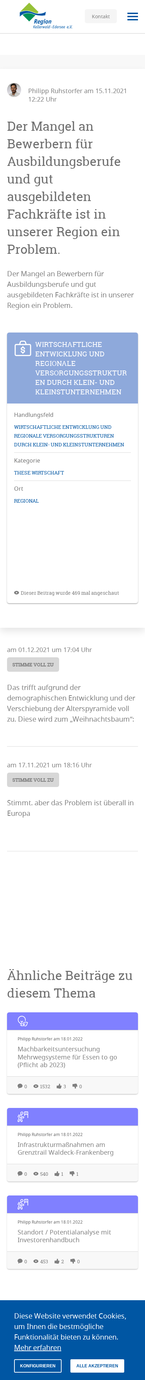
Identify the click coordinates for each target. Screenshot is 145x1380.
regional (26, 500)
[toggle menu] (132, 16)
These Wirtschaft (39, 472)
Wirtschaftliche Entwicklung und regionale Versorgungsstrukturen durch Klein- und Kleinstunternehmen (69, 436)
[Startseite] (42, 16)
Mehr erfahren (37, 1347)
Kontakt (101, 16)
